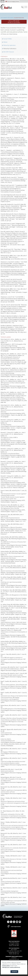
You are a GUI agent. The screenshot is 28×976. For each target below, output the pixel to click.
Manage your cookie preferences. (11, 967)
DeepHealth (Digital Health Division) (14, 956)
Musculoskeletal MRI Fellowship (7, 17)
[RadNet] (9, 7)
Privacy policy (6, 965)
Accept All (14, 971)
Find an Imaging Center (13, 1)
